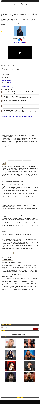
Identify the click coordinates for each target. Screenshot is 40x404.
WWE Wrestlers (16, 42)
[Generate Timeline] (6, 324)
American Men (9, 80)
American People (4, 116)
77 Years (4, 67)
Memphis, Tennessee (6, 86)
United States (8, 78)
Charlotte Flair (7, 75)
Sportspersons (23, 42)
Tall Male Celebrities (24, 116)
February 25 (19, 37)
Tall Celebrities (18, 116)
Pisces (25, 37)
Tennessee (6, 83)
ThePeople (5, 0)
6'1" (4, 82)
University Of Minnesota (11, 116)
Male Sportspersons (30, 116)
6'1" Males (9, 82)
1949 (22, 37)
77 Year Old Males (8, 67)
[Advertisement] (15, 8)
